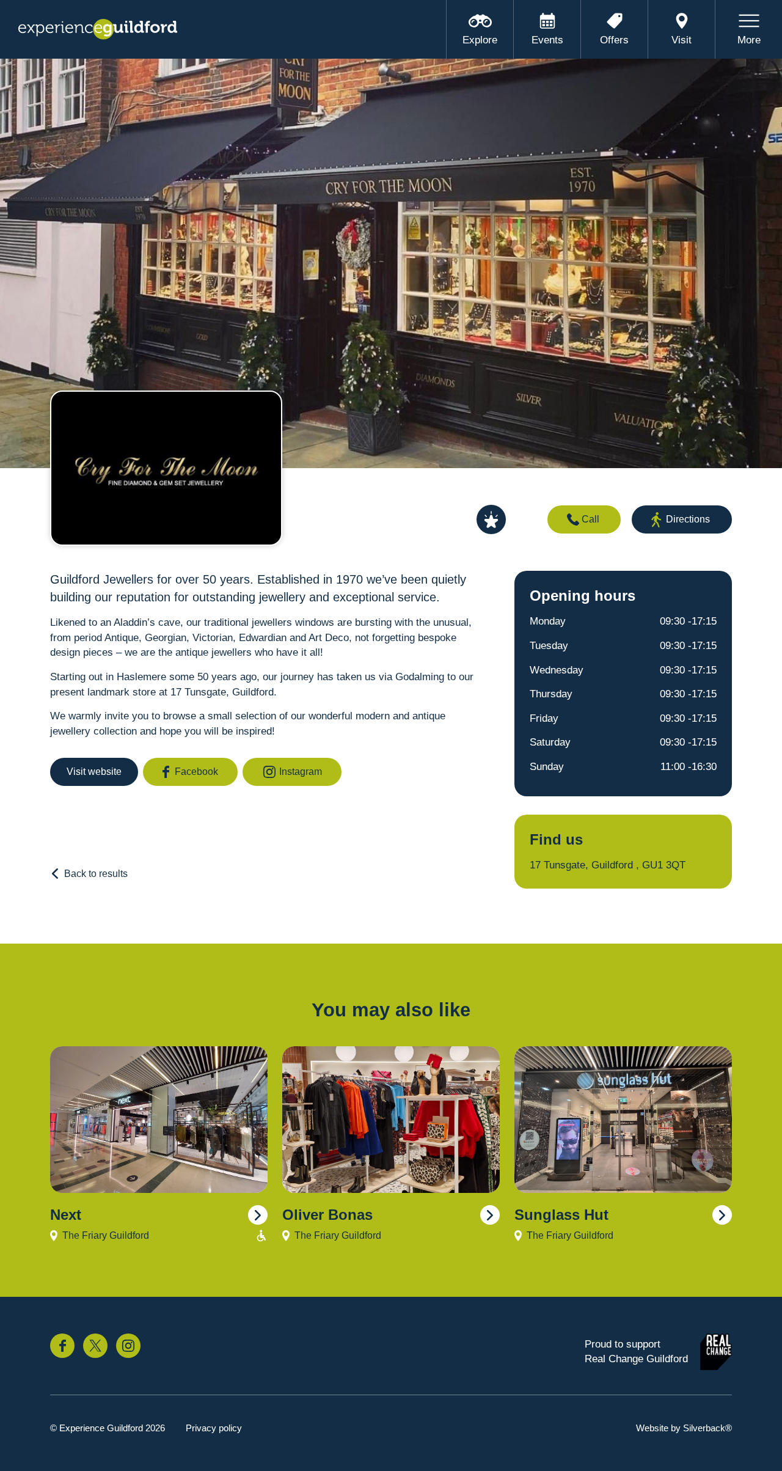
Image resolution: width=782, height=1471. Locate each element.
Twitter (95, 1345)
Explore (479, 40)
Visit (681, 40)
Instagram (300, 771)
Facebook (196, 771)
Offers (614, 40)
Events (547, 40)
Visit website (94, 771)
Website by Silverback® (684, 1428)
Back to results (96, 873)
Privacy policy (214, 1428)
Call (590, 519)
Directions (688, 519)
